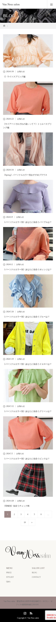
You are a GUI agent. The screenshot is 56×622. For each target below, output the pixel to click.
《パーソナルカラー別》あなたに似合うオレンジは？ (27, 269)
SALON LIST (38, 568)
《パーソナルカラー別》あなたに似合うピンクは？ (26, 458)
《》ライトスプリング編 (14, 76)
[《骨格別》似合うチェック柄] (28, 480)
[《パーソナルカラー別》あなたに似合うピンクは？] (28, 433)
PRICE (9, 573)
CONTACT (36, 577)
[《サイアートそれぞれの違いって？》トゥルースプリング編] (28, 98)
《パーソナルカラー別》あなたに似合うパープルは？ (27, 222)
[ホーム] (4, 25)
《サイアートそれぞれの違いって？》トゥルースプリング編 (27, 126)
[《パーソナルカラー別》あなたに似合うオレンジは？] (28, 243)
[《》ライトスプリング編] (28, 50)
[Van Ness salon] (23, 4)
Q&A (8, 582)
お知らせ (21, 71)
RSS (30, 612)
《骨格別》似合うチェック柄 (16, 506)
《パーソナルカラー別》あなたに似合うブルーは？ (26, 317)
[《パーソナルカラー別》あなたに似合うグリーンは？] (28, 385)
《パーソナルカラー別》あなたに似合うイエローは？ (27, 364)
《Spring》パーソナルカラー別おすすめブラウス (25, 175)
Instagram (24, 612)
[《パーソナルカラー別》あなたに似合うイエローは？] (28, 338)
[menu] (51, 4)
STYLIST (10, 577)
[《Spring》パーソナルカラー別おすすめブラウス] (28, 149)
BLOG (34, 573)
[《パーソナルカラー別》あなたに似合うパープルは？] (28, 196)
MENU (9, 568)
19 (25, 522)
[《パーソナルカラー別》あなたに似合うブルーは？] (28, 291)
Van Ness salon (33, 618)
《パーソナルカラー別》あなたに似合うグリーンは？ (27, 411)
